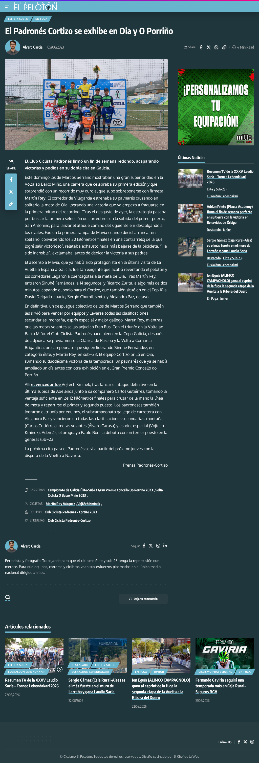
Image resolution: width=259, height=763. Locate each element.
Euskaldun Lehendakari (222, 196)
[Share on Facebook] (200, 47)
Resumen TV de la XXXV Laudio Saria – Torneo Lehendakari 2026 (230, 176)
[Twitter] (151, 546)
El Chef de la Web (187, 756)
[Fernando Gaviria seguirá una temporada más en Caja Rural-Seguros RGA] (225, 655)
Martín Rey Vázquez (60, 504)
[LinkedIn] (165, 546)
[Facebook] (144, 546)
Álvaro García (32, 47)
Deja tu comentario (146, 599)
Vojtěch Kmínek (88, 504)
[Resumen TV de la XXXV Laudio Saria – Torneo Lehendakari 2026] (190, 178)
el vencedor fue (46, 384)
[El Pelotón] (37, 6)
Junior (227, 230)
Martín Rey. (36, 198)
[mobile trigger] (9, 6)
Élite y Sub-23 (18, 18)
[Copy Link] (224, 47)
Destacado (214, 230)
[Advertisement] (216, 343)
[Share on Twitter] (208, 47)
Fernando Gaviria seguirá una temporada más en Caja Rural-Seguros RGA (221, 686)
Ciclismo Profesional (215, 671)
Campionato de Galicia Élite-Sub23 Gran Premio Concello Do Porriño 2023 (100, 490)
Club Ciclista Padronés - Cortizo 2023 (71, 512)
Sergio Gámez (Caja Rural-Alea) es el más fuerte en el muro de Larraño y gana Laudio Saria (229, 245)
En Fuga (41, 18)
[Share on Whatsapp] (216, 47)
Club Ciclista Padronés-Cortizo (69, 520)
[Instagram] (158, 546)
